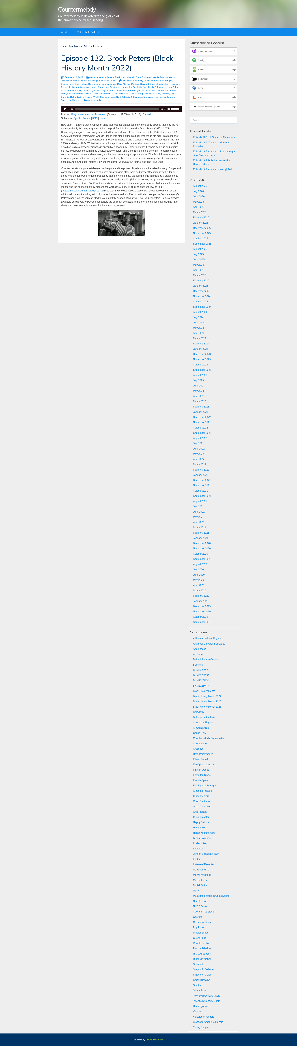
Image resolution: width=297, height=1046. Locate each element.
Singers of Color (107, 80)
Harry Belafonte (111, 87)
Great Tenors (200, 811)
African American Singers (101, 77)
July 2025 (198, 254)
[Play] (65, 108)
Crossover (198, 748)
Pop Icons (78, 80)
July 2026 (198, 191)
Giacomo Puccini (202, 790)
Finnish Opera (201, 769)
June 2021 (199, 511)
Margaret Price (201, 869)
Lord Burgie (134, 90)
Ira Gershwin (135, 87)
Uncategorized (201, 1006)
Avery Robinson (145, 80)
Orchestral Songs (202, 922)
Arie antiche (199, 649)
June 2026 (199, 196)
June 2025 (199, 259)
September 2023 (202, 370)
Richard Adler (76, 97)
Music (196, 890)
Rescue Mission (202, 948)
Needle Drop (159, 77)
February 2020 (201, 595)
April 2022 (198, 459)
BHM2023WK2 (201, 675)
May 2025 (198, 264)
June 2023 (199, 385)
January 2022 (200, 475)
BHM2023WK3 (201, 680)
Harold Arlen (97, 87)
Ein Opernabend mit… (205, 764)
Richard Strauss (202, 953)
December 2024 (202, 291)
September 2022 (202, 433)
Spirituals (137, 97)
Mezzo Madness (202, 875)
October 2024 (200, 301)
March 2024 (199, 338)
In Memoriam (200, 843)
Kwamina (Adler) (90, 90)
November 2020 (202, 548)
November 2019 (202, 611)
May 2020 (198, 580)
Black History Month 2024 (207, 696)
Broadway (198, 712)
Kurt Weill (76, 90)
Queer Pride (199, 938)
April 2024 (198, 333)
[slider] (175, 108)
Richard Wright (91, 97)
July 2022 (198, 443)
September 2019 (202, 622)
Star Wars (148, 97)
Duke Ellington (157, 84)
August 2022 (200, 438)
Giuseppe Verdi (201, 796)
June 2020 (199, 574)
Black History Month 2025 (207, 701)
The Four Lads (161, 97)
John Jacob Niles (163, 87)
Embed (147, 114)
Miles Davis (117, 93)
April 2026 (198, 207)
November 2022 (202, 422)
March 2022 (199, 464)
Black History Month (125, 77)
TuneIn (86, 118)
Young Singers (201, 1027)
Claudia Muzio (201, 727)
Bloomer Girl (67, 84)
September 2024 (202, 307)
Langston (104, 90)
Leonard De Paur (118, 90)
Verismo (197, 1011)
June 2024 (199, 322)
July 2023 (198, 380)
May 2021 (198, 517)
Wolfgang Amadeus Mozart (208, 1022)
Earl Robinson (172, 84)
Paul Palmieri (130, 93)
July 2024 (198, 317)
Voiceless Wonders (203, 1016)
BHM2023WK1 (201, 670)
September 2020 (202, 559)
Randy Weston (162, 93)
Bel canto (198, 664)
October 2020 (200, 553)
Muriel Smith (200, 885)
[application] (121, 109)
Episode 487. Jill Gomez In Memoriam (214, 137)
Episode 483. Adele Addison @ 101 (212, 169)
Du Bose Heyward (140, 84)
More (102, 118)
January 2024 (200, 349)
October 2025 (200, 238)
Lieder (196, 859)
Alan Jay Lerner (128, 80)
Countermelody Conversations (209, 738)
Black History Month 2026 (207, 706)
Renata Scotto (201, 943)
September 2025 (202, 243)
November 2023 (202, 359)
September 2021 (202, 496)
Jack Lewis (148, 87)
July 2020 (198, 569)
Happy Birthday (201, 822)
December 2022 (202, 417)
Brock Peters (81, 84)
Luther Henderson (167, 90)
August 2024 (200, 312)
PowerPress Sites (154, 1039)
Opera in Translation (204, 911)
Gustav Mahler (201, 817)
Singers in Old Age (203, 969)
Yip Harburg (74, 100)
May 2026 (198, 201)
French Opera (200, 780)
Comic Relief (200, 733)
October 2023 (200, 364)
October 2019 (200, 616)
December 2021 (202, 480)
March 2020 (199, 590)
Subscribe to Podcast (88, 32)
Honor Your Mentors (204, 833)
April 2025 (198, 270)
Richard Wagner (202, 959)
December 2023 (202, 354)
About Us (66, 32)
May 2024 (198, 328)
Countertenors (201, 743)
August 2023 (200, 375)
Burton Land (94, 84)
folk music (66, 87)
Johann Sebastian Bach (206, 854)
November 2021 (202, 485)
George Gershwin (80, 87)
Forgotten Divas (202, 775)
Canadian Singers (203, 722)
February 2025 (201, 280)
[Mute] (168, 108)
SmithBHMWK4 (201, 980)
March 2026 (199, 212)
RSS (95, 118)
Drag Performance (203, 754)
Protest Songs (91, 80)
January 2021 (200, 538)
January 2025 (200, 285)
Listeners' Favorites (203, 864)
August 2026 (200, 186)
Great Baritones (143, 77)
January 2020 (200, 601)
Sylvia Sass (199, 990)
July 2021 (198, 506)
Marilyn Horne (68, 93)
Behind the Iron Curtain (205, 659)
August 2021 (200, 501)
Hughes (124, 87)
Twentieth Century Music (206, 995)
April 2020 (198, 585)
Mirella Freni (200, 880)
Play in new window (82, 114)
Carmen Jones (109, 84)
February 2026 (201, 217)
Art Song (198, 654)
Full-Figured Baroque (205, 785)
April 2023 (198, 396)
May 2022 (198, 454)
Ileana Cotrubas (202, 838)
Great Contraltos (202, 806)
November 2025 (202, 233)
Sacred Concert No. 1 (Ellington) (116, 97)
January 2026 (200, 222)
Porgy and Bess (146, 93)
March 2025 (199, 275)
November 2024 (202, 296)
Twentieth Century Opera (206, 1001)
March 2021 (199, 527)
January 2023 (200, 412)
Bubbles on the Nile (204, 717)
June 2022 (199, 448)
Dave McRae (123, 84)
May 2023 (198, 391)
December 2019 (202, 606)
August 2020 (200, 564)
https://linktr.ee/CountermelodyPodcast (83, 190)
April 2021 (198, 522)
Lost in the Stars (149, 90)
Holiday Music (201, 827)
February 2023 (201, 406)
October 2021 (200, 490)
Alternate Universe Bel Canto (209, 643)
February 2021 (201, 532)
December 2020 (202, 543)
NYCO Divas (200, 906)
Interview (198, 848)
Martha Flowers (83, 93)
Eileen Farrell (200, 759)
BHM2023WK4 (201, 685)
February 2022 (201, 469)
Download (100, 114)
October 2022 (200, 427)
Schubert (198, 964)
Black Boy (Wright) (163, 80)
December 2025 (202, 228)
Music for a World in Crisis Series (211, 896)
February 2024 (201, 343)
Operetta (197, 917)
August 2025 (200, 249)
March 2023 (199, 401)
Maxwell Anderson (101, 93)
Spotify (77, 118)
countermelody (93, 100)
